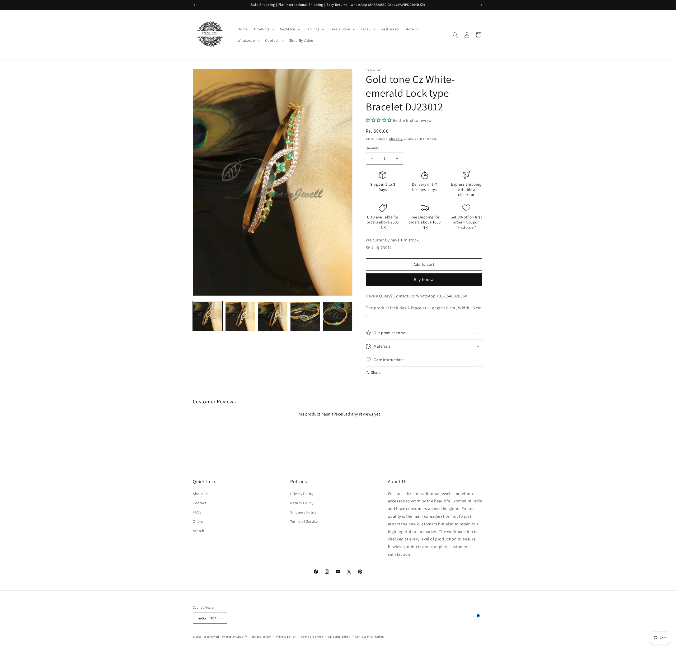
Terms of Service (304, 521)
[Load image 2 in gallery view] (240, 316)
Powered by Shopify (233, 637)
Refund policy (261, 636)
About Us (201, 493)
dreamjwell (211, 637)
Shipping (396, 139)
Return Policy (301, 502)
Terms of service (312, 636)
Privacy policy (285, 636)
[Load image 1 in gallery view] (208, 316)
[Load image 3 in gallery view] (273, 316)
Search (198, 530)
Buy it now (424, 279)
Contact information (369, 636)
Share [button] (376, 372)
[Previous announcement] (194, 5)
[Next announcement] (481, 5)
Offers (198, 521)
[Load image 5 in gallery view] (338, 316)
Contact (199, 502)
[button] (264, 29)
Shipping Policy (303, 512)
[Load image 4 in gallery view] (305, 316)
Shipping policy (339, 636)
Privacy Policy (301, 493)
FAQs (197, 512)
